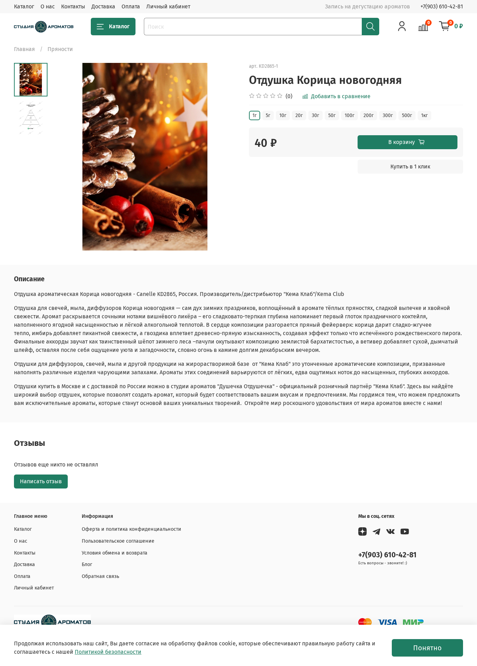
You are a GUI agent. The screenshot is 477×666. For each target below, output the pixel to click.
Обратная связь (100, 576)
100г (349, 115)
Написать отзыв (41, 481)
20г (299, 115)
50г (332, 115)
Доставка (103, 6)
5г (268, 115)
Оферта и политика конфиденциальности (131, 529)
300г (388, 115)
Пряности (60, 49)
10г (282, 115)
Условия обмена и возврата (114, 553)
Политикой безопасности (108, 652)
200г (369, 115)
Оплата (131, 6)
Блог (87, 564)
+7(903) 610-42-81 (441, 6)
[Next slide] (224, 156)
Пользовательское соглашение (118, 541)
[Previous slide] (65, 156)
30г (315, 115)
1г (254, 115)
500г (407, 115)
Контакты (73, 6)
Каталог (24, 6)
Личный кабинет (168, 6)
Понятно (427, 648)
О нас (48, 6)
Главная (24, 49)
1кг (424, 115)
